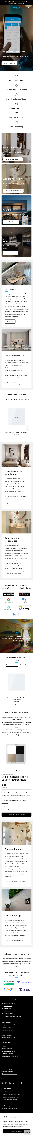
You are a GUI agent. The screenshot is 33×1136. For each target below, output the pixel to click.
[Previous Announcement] (3, 3)
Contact (4, 1046)
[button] (16, 770)
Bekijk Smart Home (11, 222)
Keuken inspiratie (12, 382)
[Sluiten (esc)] (30, 1115)
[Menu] (2, 7)
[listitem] (16, 2)
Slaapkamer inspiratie (13, 504)
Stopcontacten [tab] (24, 399)
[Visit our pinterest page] (14, 1083)
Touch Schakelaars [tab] (11, 399)
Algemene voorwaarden (9, 1074)
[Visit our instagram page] (6, 1083)
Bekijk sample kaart (16, 1131)
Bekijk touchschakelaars (13, 159)
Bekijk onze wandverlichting (15, 940)
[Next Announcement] (30, 3)
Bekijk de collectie (9, 63)
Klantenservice (8, 1013)
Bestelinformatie (7, 1048)
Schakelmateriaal (9, 1003)
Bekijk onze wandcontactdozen (16, 881)
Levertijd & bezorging (8, 1051)
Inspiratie (7, 1011)
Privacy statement (7, 1071)
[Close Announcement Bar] (32, 3)
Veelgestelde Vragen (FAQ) (10, 1056)
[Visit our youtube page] (21, 1083)
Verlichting (7, 1008)
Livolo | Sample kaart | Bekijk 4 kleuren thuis (15, 778)
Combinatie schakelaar (14, 573)
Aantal (4, 807)
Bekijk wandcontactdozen (13, 190)
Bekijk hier (10, 321)
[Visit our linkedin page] (10, 1083)
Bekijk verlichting (11, 253)
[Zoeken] (30, 7)
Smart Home (8, 1006)
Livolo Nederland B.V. (8, 774)
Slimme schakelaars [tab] (12, 665)
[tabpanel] (16, 421)
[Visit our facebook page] (2, 1083)
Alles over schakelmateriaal (12, 1016)
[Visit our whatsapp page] (17, 1083)
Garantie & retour (7, 1054)
